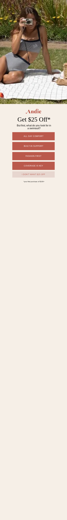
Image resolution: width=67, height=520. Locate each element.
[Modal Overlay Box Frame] (33, 260)
